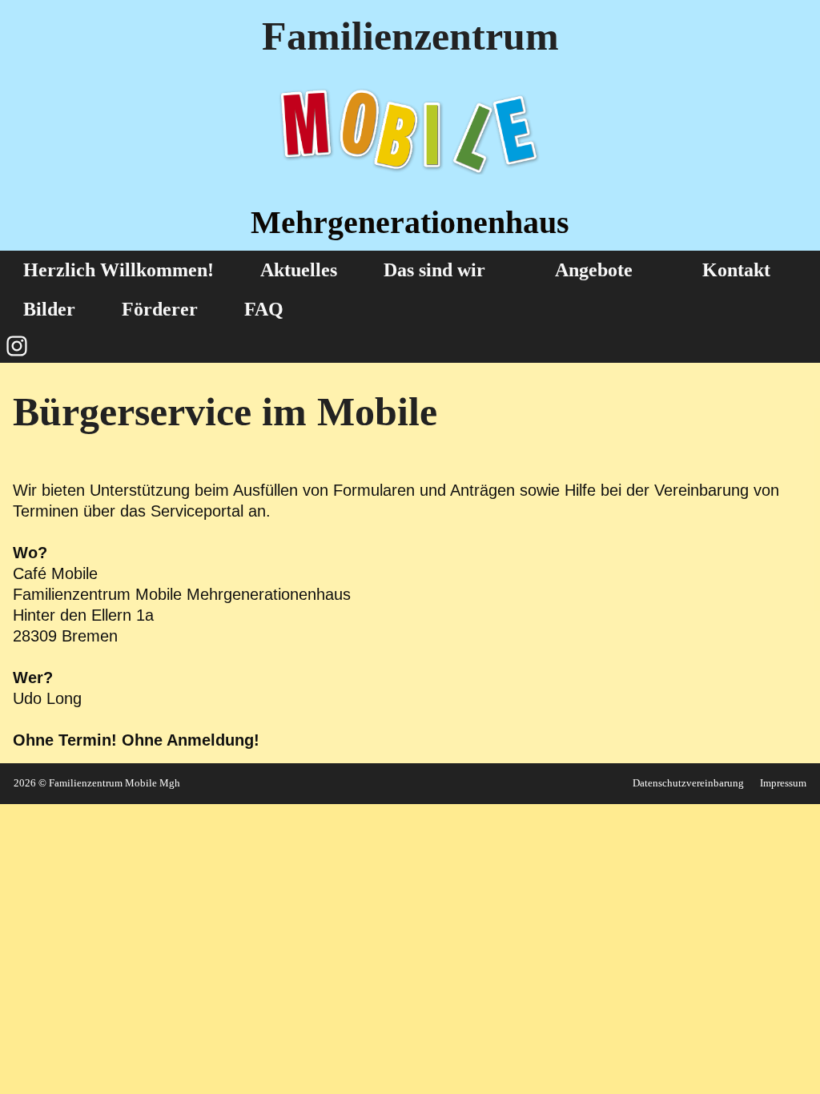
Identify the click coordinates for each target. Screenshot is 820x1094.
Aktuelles (298, 269)
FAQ (263, 309)
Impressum (783, 783)
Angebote (594, 269)
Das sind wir (434, 269)
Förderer (160, 309)
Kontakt (736, 269)
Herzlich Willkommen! (118, 269)
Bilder (49, 309)
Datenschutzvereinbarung (688, 783)
